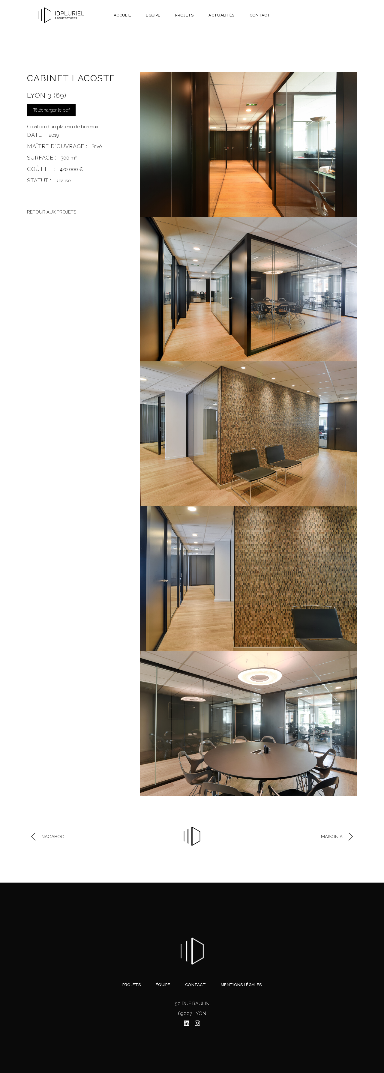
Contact (195, 984)
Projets (131, 984)
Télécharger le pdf (51, 110)
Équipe (163, 984)
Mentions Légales (241, 984)
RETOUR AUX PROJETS (51, 212)
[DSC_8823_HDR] (248, 723)
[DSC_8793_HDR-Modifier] (248, 578)
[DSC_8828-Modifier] (248, 144)
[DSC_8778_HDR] (248, 433)
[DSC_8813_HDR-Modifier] (248, 289)
